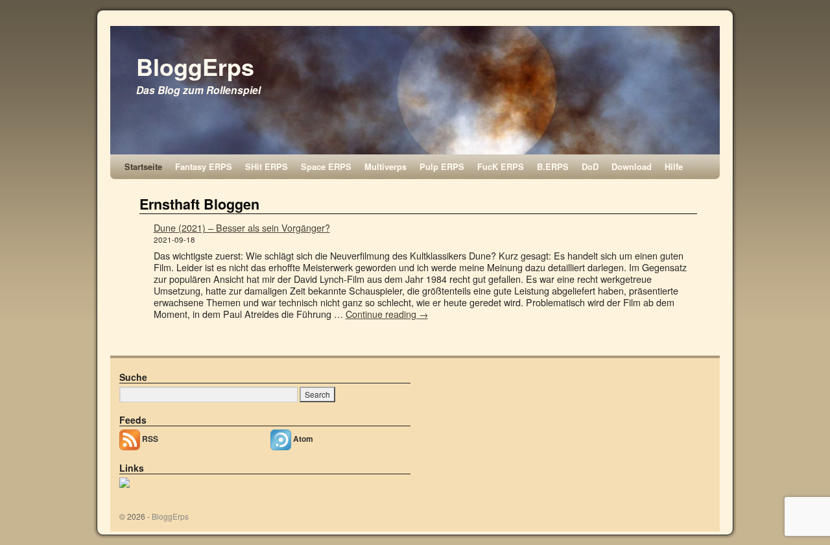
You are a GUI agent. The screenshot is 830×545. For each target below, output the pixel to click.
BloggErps (195, 66)
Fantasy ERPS (203, 166)
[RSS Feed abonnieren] (130, 438)
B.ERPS (553, 166)
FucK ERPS (500, 166)
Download (631, 166)
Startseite (143, 166)
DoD (590, 166)
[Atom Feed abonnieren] (281, 438)
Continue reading (387, 314)
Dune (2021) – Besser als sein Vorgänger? (242, 227)
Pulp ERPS (442, 166)
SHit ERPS (266, 166)
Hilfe (674, 166)
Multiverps (385, 166)
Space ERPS (326, 166)
